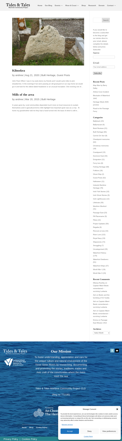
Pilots (95, 220)
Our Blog (48, 5)
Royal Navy (97, 238)
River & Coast (70, 5)
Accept (70, 431)
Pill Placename (98, 216)
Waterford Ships (99, 266)
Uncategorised (98, 249)
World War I (97, 269)
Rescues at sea (99, 231)
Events (57, 5)
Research (92, 5)
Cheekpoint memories (101, 139)
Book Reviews (98, 128)
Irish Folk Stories (99, 191)
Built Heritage (48, 75)
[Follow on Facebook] (112, 350)
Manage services (67, 424)
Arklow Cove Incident (101, 92)
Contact (110, 5)
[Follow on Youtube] (117, 350)
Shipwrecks (97, 242)
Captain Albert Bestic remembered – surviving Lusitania (101, 288)
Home (40, 5)
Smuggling (97, 245)
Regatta (96, 227)
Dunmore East (98, 156)
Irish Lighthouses (99, 199)
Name (96, 53)
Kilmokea (18, 70)
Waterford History (99, 253)
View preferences (109, 431)
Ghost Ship (97, 174)
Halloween (97, 181)
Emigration (97, 159)
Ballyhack (96, 121)
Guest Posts (63, 75)
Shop (83, 5)
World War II (97, 273)
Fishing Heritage (99, 167)
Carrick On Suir (99, 136)
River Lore (97, 235)
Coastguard (97, 152)
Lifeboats (96, 202)
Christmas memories (101, 146)
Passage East (98, 213)
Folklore (96, 170)
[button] (117, 409)
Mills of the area (23, 94)
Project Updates (99, 224)
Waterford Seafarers (100, 259)
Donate (101, 5)
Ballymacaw (97, 125)
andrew (19, 75)
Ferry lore (96, 163)
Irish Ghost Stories (100, 195)
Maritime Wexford (99, 206)
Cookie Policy (88, 436)
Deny (89, 431)
